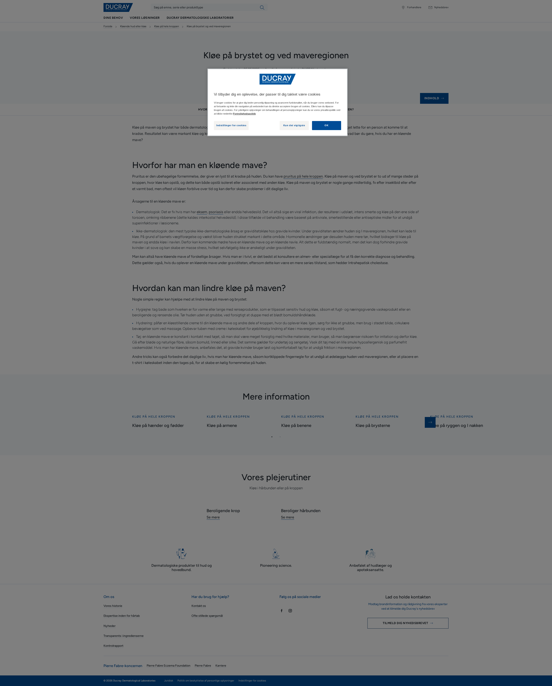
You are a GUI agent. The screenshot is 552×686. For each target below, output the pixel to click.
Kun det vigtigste (294, 125)
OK (326, 125)
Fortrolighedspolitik (244, 113)
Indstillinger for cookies (231, 125)
